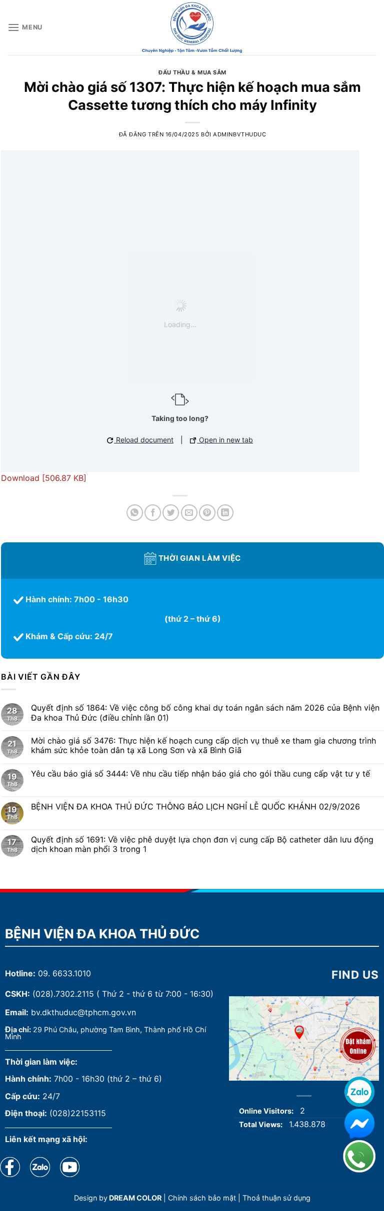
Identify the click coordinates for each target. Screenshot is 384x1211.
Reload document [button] (144, 439)
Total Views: (261, 1124)
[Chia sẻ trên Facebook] (152, 512)
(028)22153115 (78, 1113)
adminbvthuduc (239, 134)
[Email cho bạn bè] (189, 512)
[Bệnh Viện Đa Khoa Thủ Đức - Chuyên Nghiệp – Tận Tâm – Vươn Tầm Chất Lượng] (192, 27)
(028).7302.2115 (63, 994)
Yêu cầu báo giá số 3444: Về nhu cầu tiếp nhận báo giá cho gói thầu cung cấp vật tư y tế (200, 774)
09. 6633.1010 (64, 973)
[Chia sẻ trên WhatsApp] (134, 512)
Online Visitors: (267, 1111)
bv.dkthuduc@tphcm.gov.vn (83, 1012)
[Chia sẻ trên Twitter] (170, 512)
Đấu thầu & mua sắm (192, 72)
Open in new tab (225, 439)
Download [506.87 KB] (43, 478)
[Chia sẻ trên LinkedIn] (225, 512)
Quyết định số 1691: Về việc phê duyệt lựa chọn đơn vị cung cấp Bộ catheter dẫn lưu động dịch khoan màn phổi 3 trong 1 (202, 844)
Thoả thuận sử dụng (276, 1198)
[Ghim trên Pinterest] (207, 512)
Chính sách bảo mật (202, 1198)
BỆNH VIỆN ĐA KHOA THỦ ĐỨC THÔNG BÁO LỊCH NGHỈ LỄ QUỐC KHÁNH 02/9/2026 (195, 806)
